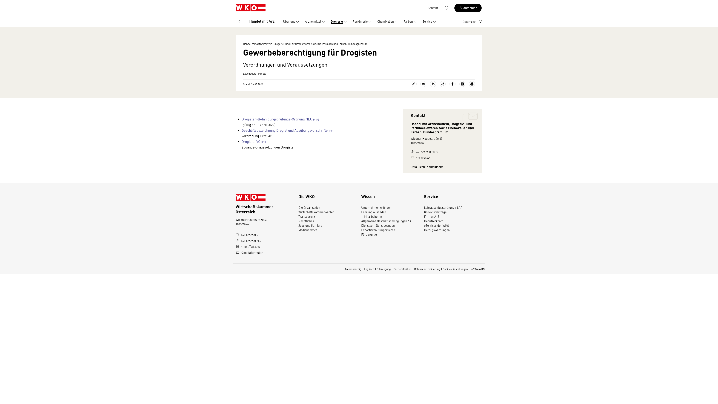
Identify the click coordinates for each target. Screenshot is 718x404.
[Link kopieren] (414, 84)
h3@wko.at (423, 158)
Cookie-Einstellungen (455, 269)
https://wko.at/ (250, 246)
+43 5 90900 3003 (427, 152)
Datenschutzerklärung (427, 269)
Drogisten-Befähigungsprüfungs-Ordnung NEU (277, 119)
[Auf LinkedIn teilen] (433, 84)
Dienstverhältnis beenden (378, 225)
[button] (472, 21)
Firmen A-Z (431, 216)
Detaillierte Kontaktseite (427, 167)
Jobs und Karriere (310, 225)
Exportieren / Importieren (378, 230)
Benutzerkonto (433, 221)
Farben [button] (408, 21)
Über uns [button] (289, 21)
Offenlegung (384, 269)
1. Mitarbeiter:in (371, 216)
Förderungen (369, 234)
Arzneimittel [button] (313, 21)
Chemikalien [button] (385, 21)
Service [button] (427, 21)
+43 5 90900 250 (251, 240)
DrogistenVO (251, 141)
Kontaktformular (252, 252)
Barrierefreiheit (402, 269)
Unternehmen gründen (376, 207)
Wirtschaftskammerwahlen (316, 212)
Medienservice (307, 230)
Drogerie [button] (337, 21)
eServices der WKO (436, 225)
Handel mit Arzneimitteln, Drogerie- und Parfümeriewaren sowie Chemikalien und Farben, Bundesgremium (263, 21)
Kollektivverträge (435, 212)
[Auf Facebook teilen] (452, 84)
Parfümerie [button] (360, 21)
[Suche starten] (446, 8)
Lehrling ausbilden (373, 212)
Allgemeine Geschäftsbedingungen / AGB (388, 221)
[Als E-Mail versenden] (423, 84)
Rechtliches (306, 221)
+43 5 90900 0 (249, 234)
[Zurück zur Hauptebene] (239, 21)
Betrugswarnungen (437, 230)
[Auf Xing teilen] (443, 84)
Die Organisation (309, 207)
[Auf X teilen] (462, 84)
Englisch (369, 269)
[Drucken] (472, 84)
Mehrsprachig (353, 269)
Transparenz (306, 216)
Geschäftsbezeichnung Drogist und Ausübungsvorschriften (286, 130)
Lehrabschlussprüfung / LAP (443, 207)
